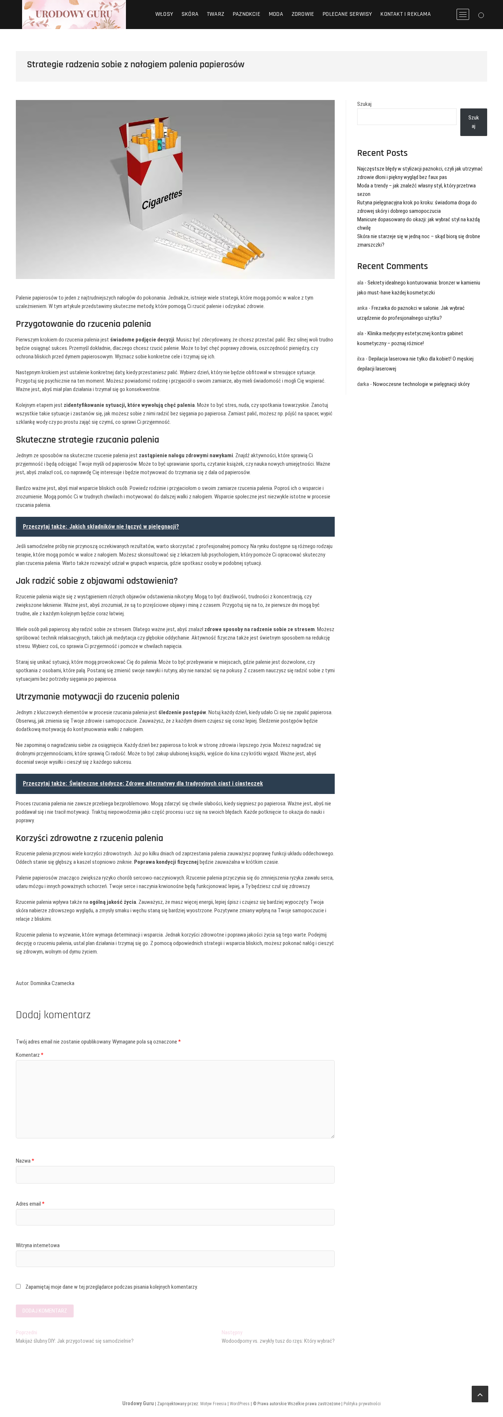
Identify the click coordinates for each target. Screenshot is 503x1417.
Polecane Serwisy (347, 14)
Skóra (190, 14)
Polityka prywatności (362, 1403)
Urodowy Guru (138, 1403)
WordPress (240, 1403)
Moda (276, 14)
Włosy (164, 14)
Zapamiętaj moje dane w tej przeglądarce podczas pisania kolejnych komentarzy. (111, 1287)
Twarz (215, 14)
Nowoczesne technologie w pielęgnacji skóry (421, 384)
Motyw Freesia (213, 1403)
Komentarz (29, 1055)
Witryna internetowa (38, 1245)
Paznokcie (246, 14)
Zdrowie (303, 14)
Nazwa (25, 1160)
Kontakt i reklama (405, 14)
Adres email (30, 1203)
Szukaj (364, 104)
